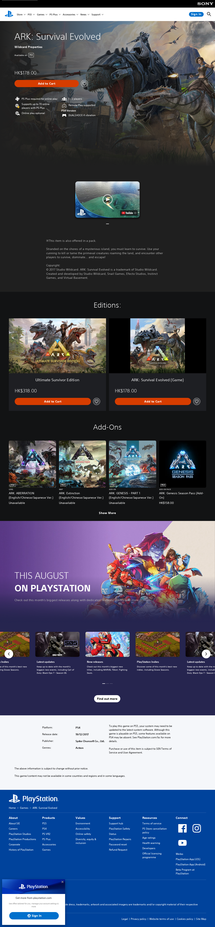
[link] (107, 653)
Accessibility (83, 828)
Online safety (83, 834)
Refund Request (118, 849)
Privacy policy (138, 919)
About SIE (14, 823)
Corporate (14, 844)
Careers (13, 828)
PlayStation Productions (22, 839)
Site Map (201, 919)
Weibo (179, 854)
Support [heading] (115, 818)
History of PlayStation (21, 849)
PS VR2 (46, 834)
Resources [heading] (149, 818)
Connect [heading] (181, 818)
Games (40, 14)
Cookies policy (185, 919)
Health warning (151, 843)
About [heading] (13, 818)
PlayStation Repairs (120, 839)
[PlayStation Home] (9, 14)
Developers (148, 848)
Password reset (118, 844)
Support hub (116, 823)
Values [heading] (80, 818)
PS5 (30, 14)
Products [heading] (48, 818)
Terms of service (151, 823)
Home (12, 808)
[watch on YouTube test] (129, 213)
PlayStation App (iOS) (188, 859)
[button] (107, 199)
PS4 (44, 828)
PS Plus (54, 14)
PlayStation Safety (119, 828)
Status (112, 834)
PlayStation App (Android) (190, 864)
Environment (83, 823)
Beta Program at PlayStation (185, 871)
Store (19, 14)
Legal (125, 919)
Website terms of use (161, 919)
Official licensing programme (151, 855)
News (83, 14)
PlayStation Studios (20, 834)
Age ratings (149, 837)
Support (96, 14)
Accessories (69, 14)
